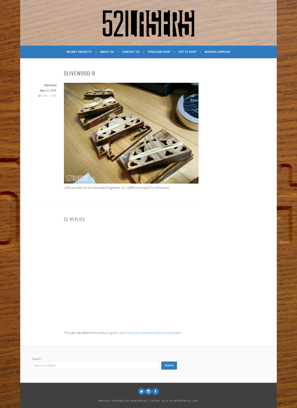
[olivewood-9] (131, 182)
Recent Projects (79, 52)
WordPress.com (186, 400)
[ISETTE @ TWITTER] (141, 391)
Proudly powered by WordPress (122, 400)
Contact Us (131, 52)
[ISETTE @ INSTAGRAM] (148, 391)
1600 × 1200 (48, 95)
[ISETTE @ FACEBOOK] (155, 391)
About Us (107, 52)
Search (36, 359)
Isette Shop (187, 52)
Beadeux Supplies (217, 52)
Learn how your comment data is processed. (149, 332)
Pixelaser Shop (159, 52)
